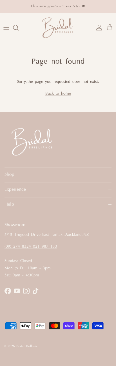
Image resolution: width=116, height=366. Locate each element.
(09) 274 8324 (19, 247)
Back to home (58, 94)
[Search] (18, 27)
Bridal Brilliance (27, 346)
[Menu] (6, 27)
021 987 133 (45, 247)
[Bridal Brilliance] (58, 27)
